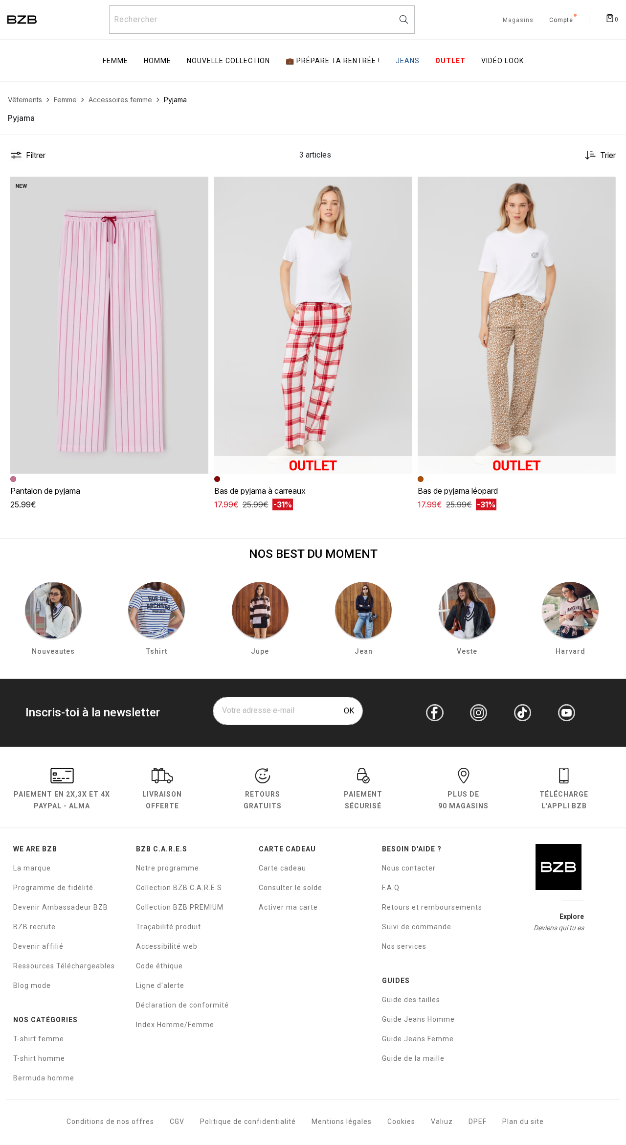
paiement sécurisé (363, 800)
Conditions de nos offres (110, 1121)
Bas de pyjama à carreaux (260, 491)
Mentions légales (342, 1121)
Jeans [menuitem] (408, 61)
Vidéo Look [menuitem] (502, 61)
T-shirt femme (38, 1039)
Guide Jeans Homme (418, 1019)
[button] (196, 188)
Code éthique (159, 966)
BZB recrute (34, 927)
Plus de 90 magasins (463, 800)
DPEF (478, 1121)
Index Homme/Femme (175, 1025)
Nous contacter (409, 868)
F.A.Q (391, 888)
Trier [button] (608, 155)
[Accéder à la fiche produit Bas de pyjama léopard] (517, 325)
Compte (561, 20)
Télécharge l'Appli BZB (563, 800)
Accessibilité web (167, 946)
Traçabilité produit (168, 927)
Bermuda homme (43, 1078)
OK (349, 710)
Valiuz (442, 1121)
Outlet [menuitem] (450, 61)
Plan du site (523, 1121)
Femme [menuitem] (115, 61)
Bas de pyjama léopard (458, 491)
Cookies (401, 1121)
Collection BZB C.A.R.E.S (179, 888)
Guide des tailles (411, 1000)
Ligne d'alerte (160, 985)
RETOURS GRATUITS (263, 800)
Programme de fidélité (53, 888)
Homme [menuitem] (157, 61)
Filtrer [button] (35, 155)
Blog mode (32, 985)
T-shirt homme (39, 1058)
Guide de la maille (413, 1058)
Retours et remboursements (432, 907)
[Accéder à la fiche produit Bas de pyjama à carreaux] (313, 325)
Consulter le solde (290, 888)
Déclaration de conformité (182, 1005)
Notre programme (167, 868)
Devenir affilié (38, 946)
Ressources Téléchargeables (64, 966)
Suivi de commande (416, 927)
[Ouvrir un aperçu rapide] (196, 188)
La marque (32, 868)
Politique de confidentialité (248, 1121)
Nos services (404, 946)
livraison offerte (162, 800)
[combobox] (262, 19)
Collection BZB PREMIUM (180, 907)
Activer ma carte (288, 907)
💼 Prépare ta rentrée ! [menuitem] (333, 61)
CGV (177, 1121)
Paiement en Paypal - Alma (62, 800)
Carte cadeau (282, 868)
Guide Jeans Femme (418, 1039)
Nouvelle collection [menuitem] (228, 61)
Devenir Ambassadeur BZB (60, 907)
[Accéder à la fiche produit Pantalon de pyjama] (109, 325)
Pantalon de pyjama (45, 491)
